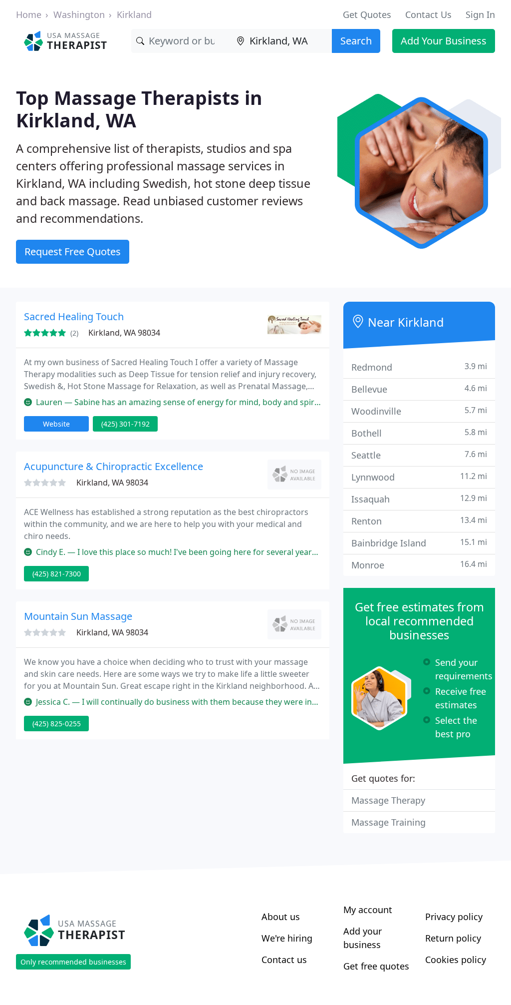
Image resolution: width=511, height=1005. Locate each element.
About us (280, 917)
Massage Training (388, 822)
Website (56, 424)
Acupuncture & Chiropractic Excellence (113, 466)
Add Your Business (444, 40)
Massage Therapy (388, 800)
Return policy (453, 938)
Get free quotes (376, 966)
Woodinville (419, 411)
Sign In (480, 14)
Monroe (419, 564)
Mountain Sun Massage (78, 616)
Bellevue (419, 389)
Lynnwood (419, 477)
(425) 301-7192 (125, 424)
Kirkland (134, 14)
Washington (79, 14)
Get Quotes (367, 14)
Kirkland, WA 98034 (124, 332)
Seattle (419, 455)
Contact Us (428, 14)
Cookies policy (455, 960)
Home (28, 14)
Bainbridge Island (419, 542)
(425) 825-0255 (56, 723)
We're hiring (286, 938)
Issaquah (419, 499)
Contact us (284, 960)
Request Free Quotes (72, 251)
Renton (419, 520)
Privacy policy (454, 917)
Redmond (419, 367)
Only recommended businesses (73, 962)
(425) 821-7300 (56, 573)
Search (356, 40)
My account (367, 910)
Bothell (419, 433)
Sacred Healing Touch (74, 316)
